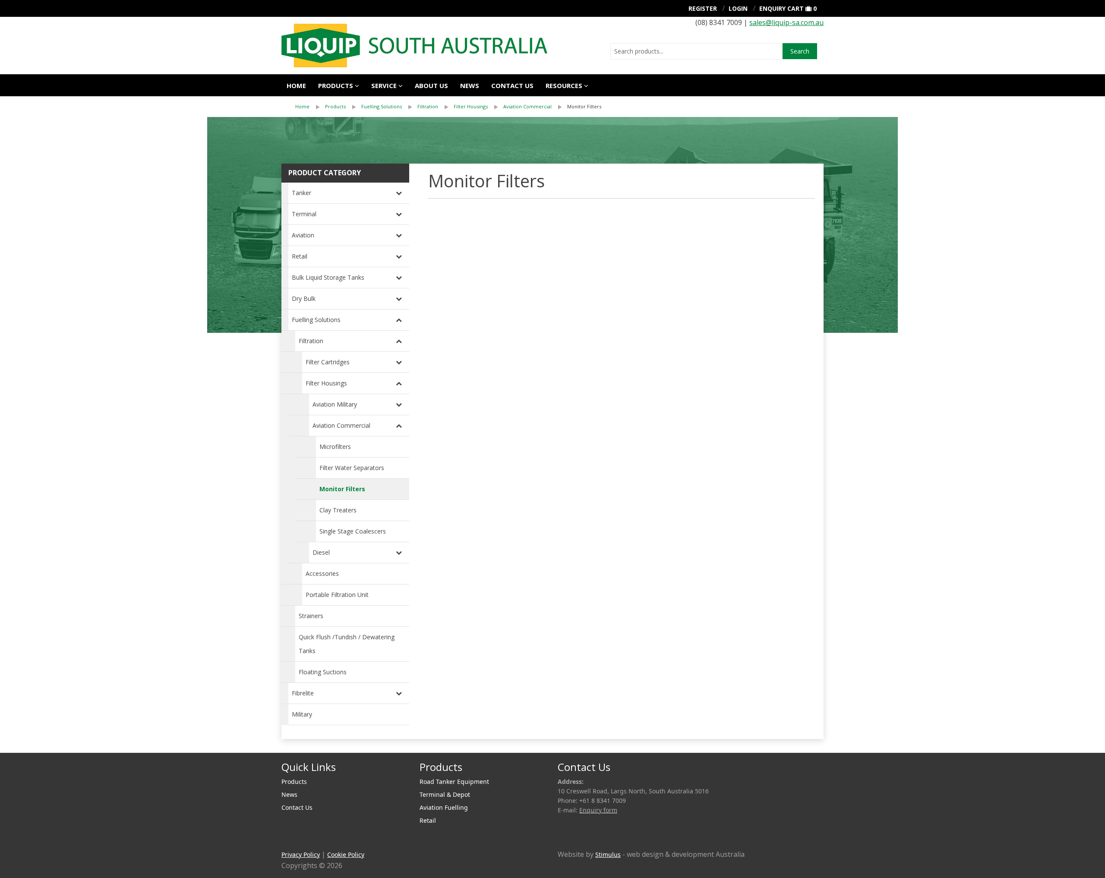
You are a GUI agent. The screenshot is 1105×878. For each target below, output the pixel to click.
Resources (564, 85)
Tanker (301, 193)
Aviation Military (335, 404)
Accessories (322, 573)
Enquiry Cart (781, 8)
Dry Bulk (304, 298)
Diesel (321, 552)
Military (302, 714)
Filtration (427, 106)
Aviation (303, 235)
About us (431, 85)
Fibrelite (303, 693)
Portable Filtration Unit (337, 595)
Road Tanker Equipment (454, 781)
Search (799, 51)
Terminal (304, 214)
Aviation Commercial (527, 106)
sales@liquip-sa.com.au (786, 22)
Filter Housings (471, 106)
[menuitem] (310, 106)
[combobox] (696, 51)
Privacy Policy (300, 854)
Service (384, 85)
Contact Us (512, 85)
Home (296, 85)
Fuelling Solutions (381, 106)
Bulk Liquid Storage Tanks (328, 277)
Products (335, 85)
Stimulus (608, 854)
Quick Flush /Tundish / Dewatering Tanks (347, 644)
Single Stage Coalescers (352, 531)
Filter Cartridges (328, 362)
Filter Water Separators (351, 468)
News (469, 85)
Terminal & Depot (445, 794)
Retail (299, 256)
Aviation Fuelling (444, 807)
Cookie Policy (345, 854)
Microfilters (335, 446)
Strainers (311, 616)
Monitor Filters (584, 106)
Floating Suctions (323, 672)
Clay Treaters (338, 510)
